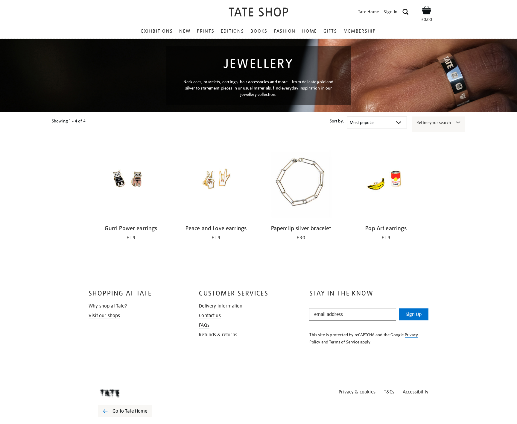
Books (258, 31)
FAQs (204, 325)
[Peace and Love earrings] (216, 182)
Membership (359, 31)
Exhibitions (157, 31)
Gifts (330, 31)
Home (309, 31)
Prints (206, 31)
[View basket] (426, 11)
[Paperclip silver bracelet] (301, 182)
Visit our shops (104, 316)
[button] (405, 12)
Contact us (210, 316)
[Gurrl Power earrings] (131, 182)
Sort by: (337, 121)
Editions (232, 31)
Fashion (285, 31)
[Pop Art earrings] (386, 182)
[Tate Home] (136, 393)
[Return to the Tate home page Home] (258, 13)
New (184, 31)
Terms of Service (344, 342)
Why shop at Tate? (108, 306)
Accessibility (415, 392)
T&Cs (389, 392)
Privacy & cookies (357, 392)
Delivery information (220, 306)
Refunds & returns (218, 335)
